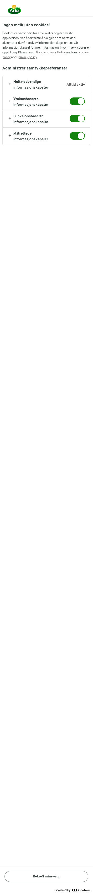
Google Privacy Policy (51, 52)
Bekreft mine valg (46, 876)
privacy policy (27, 57)
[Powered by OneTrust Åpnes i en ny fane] (72, 890)
